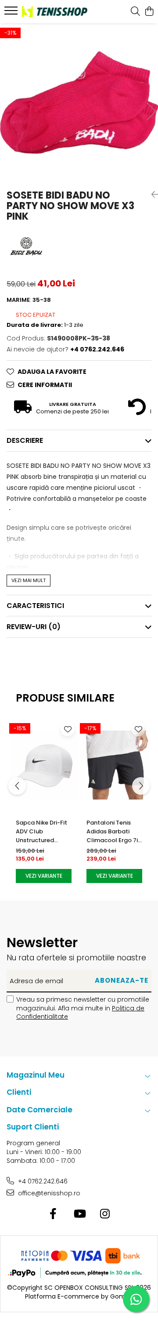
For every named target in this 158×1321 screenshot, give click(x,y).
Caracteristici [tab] (35, 606)
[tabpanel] (79, 102)
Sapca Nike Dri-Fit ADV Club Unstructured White (41, 831)
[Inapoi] (151, 194)
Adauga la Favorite (52, 371)
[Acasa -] (54, 11)
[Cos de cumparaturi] (149, 12)
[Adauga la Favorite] (68, 729)
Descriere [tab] (25, 440)
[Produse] (12, 13)
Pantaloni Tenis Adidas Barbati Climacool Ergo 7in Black (113, 831)
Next (151, 111)
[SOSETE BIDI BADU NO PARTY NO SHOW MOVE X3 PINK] (79, 102)
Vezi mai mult (28, 580)
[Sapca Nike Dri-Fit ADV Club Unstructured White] (43, 765)
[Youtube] (79, 1214)
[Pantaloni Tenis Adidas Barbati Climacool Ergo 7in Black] (114, 765)
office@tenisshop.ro (48, 1193)
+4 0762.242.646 (42, 1181)
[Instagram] (105, 1214)
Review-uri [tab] (34, 627)
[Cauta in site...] (135, 12)
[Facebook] (53, 1214)
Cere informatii (45, 384)
